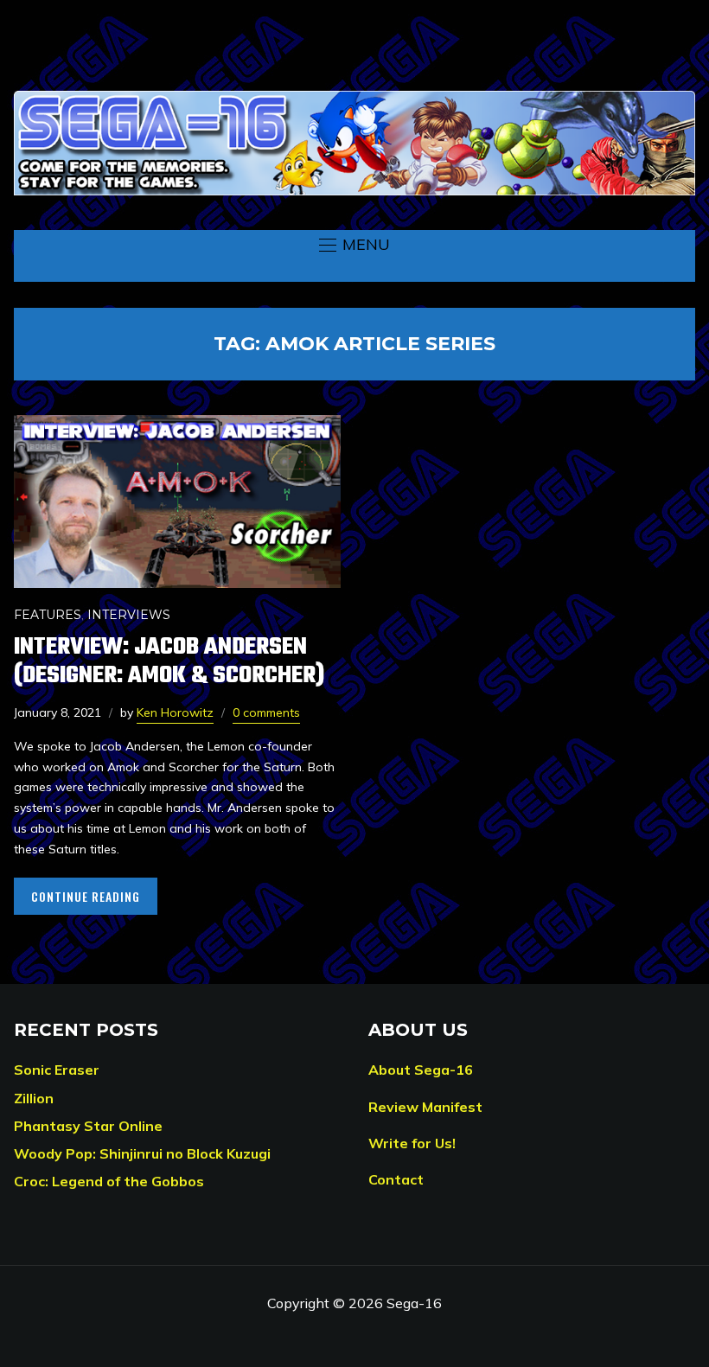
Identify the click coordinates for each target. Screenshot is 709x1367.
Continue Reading (85, 896)
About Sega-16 (420, 1069)
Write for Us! (412, 1143)
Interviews (128, 615)
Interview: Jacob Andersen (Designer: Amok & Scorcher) (169, 661)
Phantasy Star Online (88, 1125)
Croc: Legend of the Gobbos (109, 1181)
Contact (396, 1179)
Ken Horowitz (175, 712)
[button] (354, 244)
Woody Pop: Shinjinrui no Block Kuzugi (142, 1153)
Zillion (34, 1098)
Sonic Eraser (56, 1069)
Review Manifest (425, 1106)
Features (47, 615)
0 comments (266, 712)
